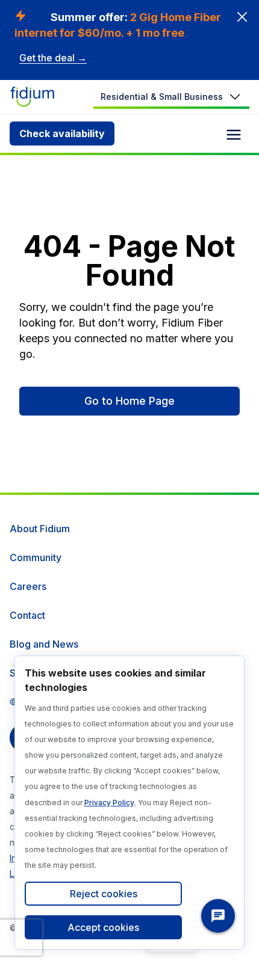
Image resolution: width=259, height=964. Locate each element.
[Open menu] (233, 134)
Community (35, 557)
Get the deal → (53, 58)
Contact (27, 615)
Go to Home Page (129, 401)
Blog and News (44, 644)
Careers (28, 586)
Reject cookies (103, 894)
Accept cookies (103, 927)
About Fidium (40, 529)
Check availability (62, 133)
